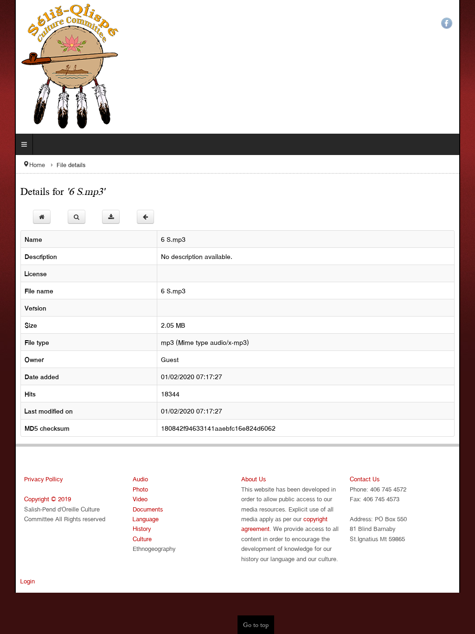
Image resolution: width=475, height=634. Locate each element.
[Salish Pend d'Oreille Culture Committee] (59, 67)
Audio (133, 479)
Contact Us (372, 479)
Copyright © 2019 (32, 499)
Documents (140, 509)
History (134, 528)
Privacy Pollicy (28, 479)
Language (138, 519)
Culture (134, 539)
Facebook (461, 23)
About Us (253, 479)
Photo (133, 489)
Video (132, 499)
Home (22, 164)
